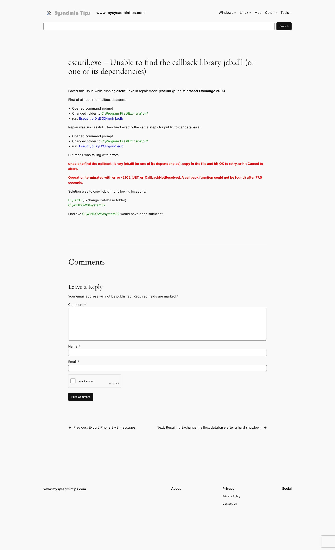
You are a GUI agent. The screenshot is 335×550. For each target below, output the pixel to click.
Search (284, 26)
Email (73, 362)
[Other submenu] (276, 13)
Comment (77, 305)
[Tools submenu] (291, 13)
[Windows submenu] (235, 13)
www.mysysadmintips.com (120, 12)
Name (74, 346)
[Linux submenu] (250, 13)
